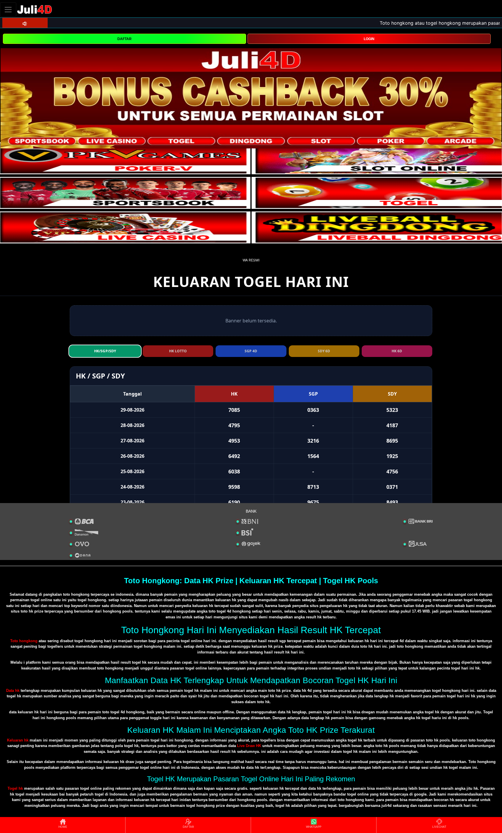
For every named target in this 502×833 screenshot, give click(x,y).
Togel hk (15, 788)
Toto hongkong (23, 641)
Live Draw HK (249, 746)
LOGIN (369, 39)
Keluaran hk (17, 740)
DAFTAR (124, 39)
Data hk (12, 690)
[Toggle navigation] (8, 9)
